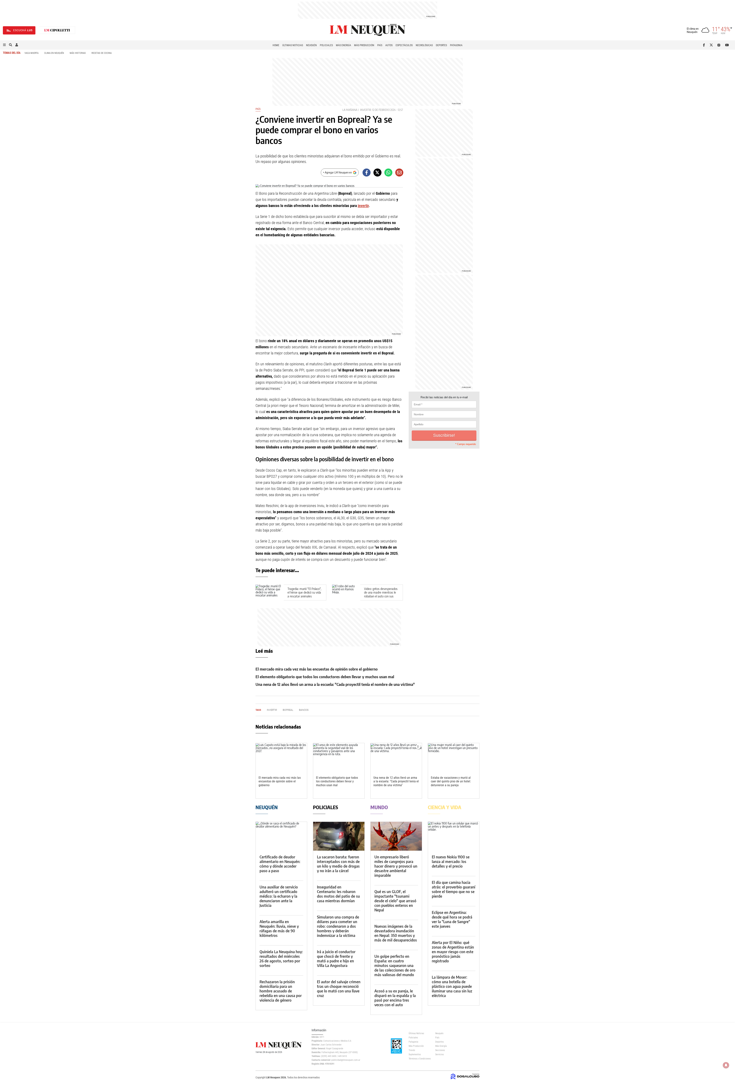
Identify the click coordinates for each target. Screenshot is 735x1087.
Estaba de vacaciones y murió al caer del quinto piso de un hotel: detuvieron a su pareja (451, 781)
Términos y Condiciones (419, 1059)
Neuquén (311, 45)
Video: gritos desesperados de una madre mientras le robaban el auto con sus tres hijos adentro (381, 594)
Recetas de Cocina (101, 53)
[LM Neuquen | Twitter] (712, 45)
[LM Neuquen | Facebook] (704, 45)
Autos (389, 45)
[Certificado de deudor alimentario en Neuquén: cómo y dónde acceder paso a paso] (281, 836)
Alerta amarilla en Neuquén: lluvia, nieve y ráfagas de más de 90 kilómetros (279, 928)
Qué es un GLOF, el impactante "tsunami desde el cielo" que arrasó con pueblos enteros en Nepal (395, 900)
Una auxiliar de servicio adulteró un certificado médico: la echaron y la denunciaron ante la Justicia (279, 896)
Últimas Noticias (292, 45)
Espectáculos (404, 45)
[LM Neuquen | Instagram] (719, 45)
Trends (412, 1050)
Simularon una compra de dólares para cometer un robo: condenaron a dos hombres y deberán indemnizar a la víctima (338, 926)
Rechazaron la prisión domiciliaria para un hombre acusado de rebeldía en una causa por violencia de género (281, 990)
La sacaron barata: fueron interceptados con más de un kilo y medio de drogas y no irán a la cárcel (338, 863)
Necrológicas (424, 45)
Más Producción (364, 45)
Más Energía (343, 45)
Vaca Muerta (31, 53)
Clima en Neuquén (54, 53)
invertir (365, 109)
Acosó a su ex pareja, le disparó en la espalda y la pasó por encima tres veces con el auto (395, 997)
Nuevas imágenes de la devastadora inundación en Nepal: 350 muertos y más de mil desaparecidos (395, 933)
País (379, 45)
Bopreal (288, 709)
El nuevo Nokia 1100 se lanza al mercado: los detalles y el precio (451, 861)
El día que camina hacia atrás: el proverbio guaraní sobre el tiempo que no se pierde (453, 889)
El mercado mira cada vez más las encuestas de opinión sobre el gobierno (317, 669)
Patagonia (456, 45)
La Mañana (349, 109)
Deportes (441, 45)
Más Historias (78, 53)
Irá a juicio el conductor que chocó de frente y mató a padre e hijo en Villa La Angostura (336, 958)
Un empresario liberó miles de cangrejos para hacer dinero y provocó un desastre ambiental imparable (395, 866)
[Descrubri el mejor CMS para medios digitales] (465, 1080)
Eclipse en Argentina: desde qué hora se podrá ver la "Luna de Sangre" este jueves (452, 919)
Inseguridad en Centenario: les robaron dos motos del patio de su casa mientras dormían (338, 893)
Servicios (439, 1054)
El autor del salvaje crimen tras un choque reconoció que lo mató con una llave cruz (338, 988)
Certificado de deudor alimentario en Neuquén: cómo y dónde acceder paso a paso (280, 863)
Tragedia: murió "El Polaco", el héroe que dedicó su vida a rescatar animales (304, 592)
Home (276, 45)
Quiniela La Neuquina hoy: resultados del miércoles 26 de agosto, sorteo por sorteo (281, 958)
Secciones (440, 1050)
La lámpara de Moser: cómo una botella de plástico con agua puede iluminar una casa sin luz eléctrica (452, 986)
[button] (4, 45)
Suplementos (415, 1054)
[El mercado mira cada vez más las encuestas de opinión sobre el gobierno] (281, 757)
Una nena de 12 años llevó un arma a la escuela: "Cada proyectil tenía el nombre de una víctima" (335, 684)
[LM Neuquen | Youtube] (727, 45)
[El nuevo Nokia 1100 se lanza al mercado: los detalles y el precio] (453, 836)
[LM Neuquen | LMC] (57, 30)
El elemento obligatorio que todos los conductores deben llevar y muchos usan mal (325, 676)
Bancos (304, 709)
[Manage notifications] (726, 1065)
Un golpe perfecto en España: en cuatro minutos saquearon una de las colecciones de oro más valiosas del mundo (394, 965)
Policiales (326, 45)
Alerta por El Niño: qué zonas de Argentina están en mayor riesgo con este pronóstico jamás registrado (453, 951)
